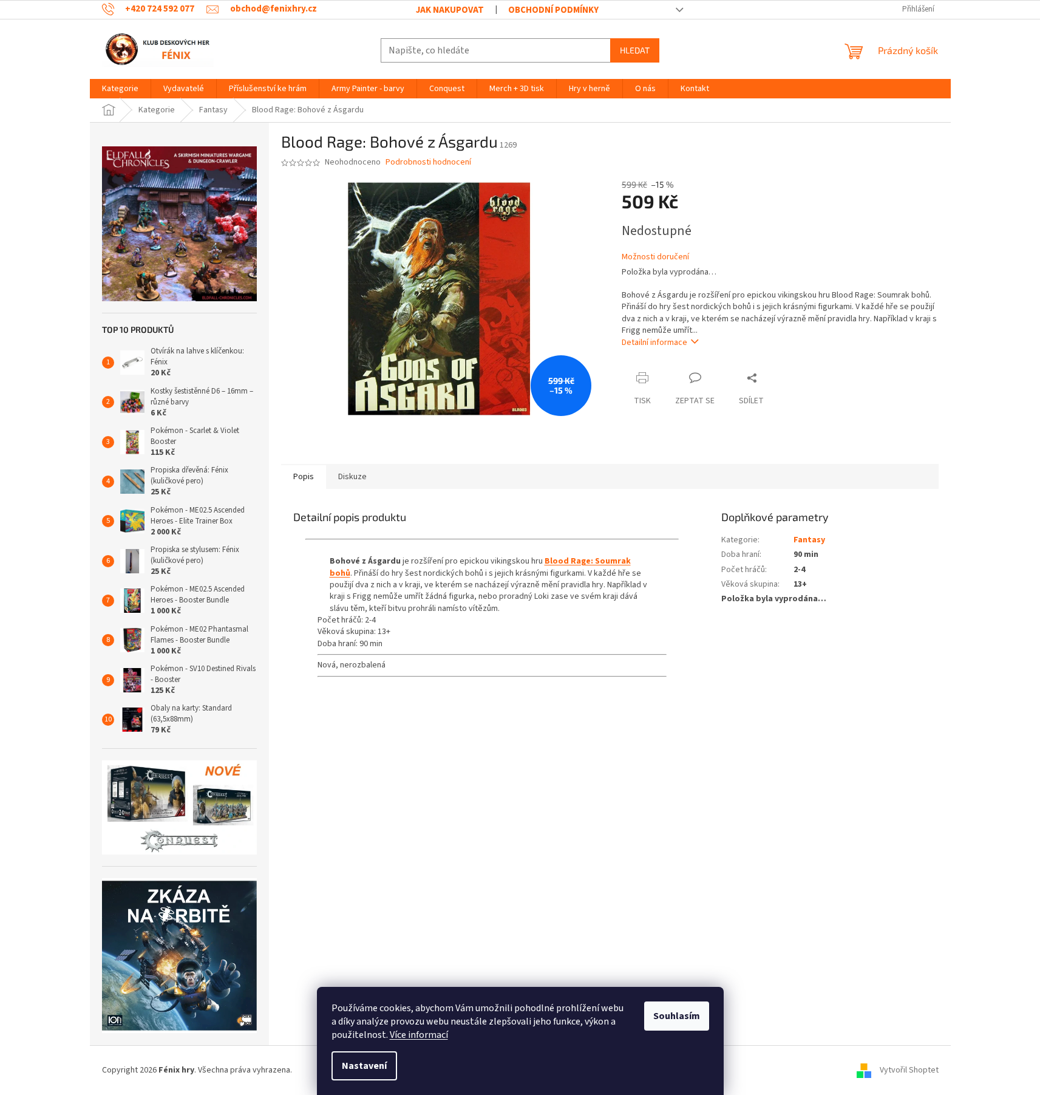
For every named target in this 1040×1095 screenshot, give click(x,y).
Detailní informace (654, 342)
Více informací (419, 1035)
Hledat (635, 50)
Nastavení (364, 1066)
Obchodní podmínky (553, 10)
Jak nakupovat (450, 10)
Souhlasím (676, 1016)
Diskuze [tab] (352, 477)
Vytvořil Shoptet (909, 1070)
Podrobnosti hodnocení (428, 162)
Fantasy (809, 540)
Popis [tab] (303, 477)
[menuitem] (120, 88)
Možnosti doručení (655, 257)
